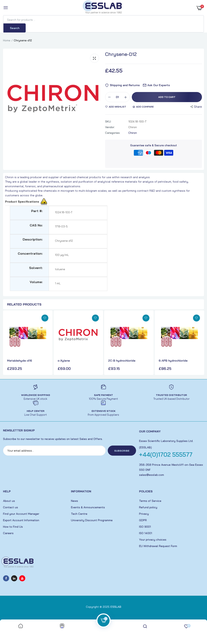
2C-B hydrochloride (121, 360)
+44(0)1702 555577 (165, 454)
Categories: (112, 133)
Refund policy (148, 507)
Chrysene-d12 (121, 54)
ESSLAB (115, 607)
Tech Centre (79, 514)
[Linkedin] (14, 578)
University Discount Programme (92, 520)
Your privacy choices (152, 539)
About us (9, 501)
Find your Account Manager (21, 514)
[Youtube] (22, 578)
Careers (8, 533)
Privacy (144, 514)
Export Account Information (21, 520)
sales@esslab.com (151, 475)
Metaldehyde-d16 (19, 360)
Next (200, 343)
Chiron (132, 133)
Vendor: (110, 127)
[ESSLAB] (102, 8)
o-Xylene (64, 360)
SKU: (108, 121)
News (74, 501)
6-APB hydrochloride (173, 360)
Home (6, 40)
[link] (45, 318)
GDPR (143, 520)
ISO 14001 (145, 533)
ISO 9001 (145, 526)
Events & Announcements (88, 507)
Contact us (10, 507)
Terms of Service (150, 501)
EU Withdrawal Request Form (158, 546)
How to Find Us (13, 526)
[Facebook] (6, 578)
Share (198, 107)
